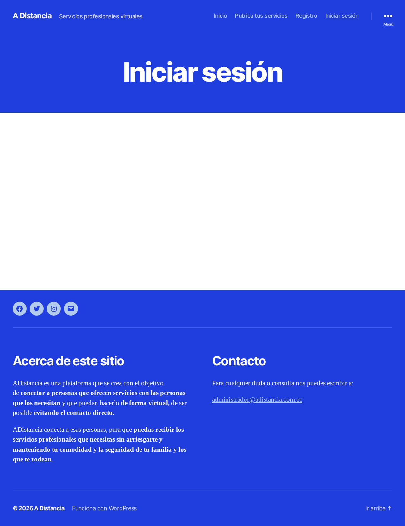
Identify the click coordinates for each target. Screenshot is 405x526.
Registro (306, 15)
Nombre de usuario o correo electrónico (152, 146)
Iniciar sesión (342, 15)
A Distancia (32, 16)
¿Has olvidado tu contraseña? (202, 252)
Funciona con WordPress (104, 508)
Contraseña (123, 173)
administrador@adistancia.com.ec (257, 399)
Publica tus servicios (261, 15)
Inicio (220, 15)
